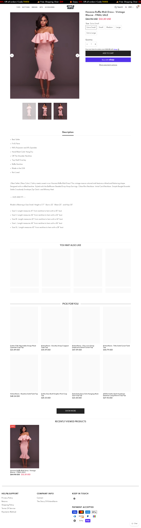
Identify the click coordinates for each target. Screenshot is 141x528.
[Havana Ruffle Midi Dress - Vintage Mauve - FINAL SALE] (24, 446)
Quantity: (89, 40)
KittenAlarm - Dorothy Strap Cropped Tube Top (55, 346)
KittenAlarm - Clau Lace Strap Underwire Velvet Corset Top (83, 346)
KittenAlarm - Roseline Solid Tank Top (24, 394)
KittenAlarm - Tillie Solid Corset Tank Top (116, 346)
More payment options (108, 65)
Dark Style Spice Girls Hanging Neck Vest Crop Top (85, 394)
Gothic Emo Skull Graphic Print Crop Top (54, 394)
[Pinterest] (74, 498)
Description (68, 132)
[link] (24, 289)
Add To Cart (108, 53)
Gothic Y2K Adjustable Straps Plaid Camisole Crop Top (23, 346)
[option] (44, 55)
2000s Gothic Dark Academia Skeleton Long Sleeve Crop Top (114, 394)
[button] (12, 55)
